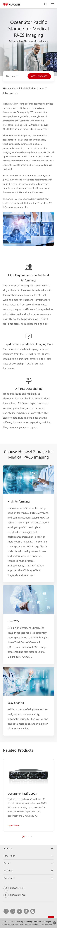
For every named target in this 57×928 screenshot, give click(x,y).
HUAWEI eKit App (17, 888)
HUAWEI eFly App (17, 895)
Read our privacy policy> (42, 924)
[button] (23, 836)
